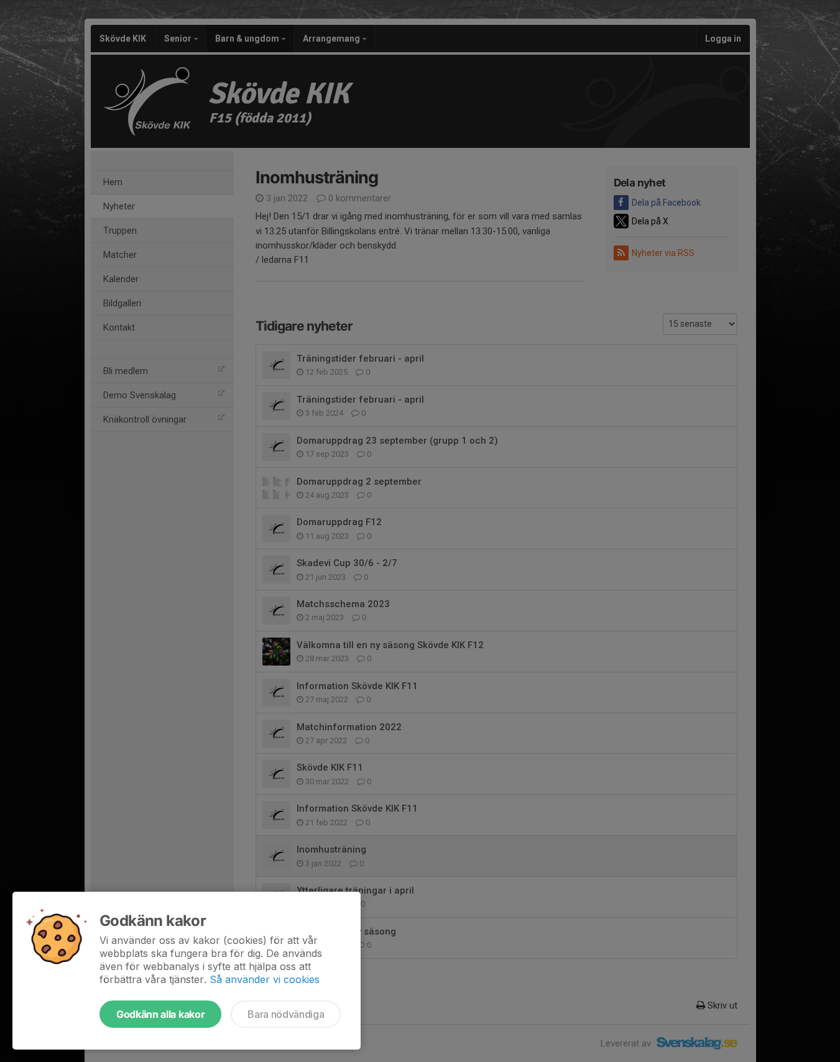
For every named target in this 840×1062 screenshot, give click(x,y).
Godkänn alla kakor (160, 1014)
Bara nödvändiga (285, 1014)
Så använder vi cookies (265, 979)
